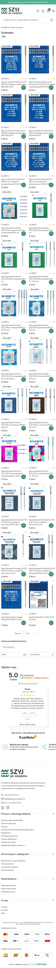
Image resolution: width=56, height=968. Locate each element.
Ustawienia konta (8, 892)
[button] (52, 20)
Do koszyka (23, 87)
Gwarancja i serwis (8, 842)
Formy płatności (7, 864)
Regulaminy (6, 833)
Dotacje (4, 827)
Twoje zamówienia (8, 885)
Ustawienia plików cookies (12, 845)
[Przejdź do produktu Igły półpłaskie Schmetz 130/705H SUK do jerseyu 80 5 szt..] (14, 254)
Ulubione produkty (8, 889)
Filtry (4, 654)
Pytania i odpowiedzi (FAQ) (12, 820)
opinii (34, 678)
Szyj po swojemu (12, 27)
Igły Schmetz (8, 647)
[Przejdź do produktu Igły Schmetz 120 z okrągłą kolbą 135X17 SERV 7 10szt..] (14, 594)
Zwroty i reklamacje (9, 839)
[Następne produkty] (32, 633)
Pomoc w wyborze (8, 823)
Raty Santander (7, 870)
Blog (3, 913)
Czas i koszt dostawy (9, 867)
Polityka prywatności (9, 836)
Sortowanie (35, 654)
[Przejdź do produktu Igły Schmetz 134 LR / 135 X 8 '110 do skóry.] (42, 594)
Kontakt (4, 910)
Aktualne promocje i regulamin (13, 861)
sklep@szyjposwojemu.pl (14, 799)
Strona (17, 633)
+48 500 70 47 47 (11, 795)
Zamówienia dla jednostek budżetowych (17, 830)
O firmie (4, 907)
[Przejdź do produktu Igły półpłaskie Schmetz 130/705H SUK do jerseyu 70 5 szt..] (42, 205)
